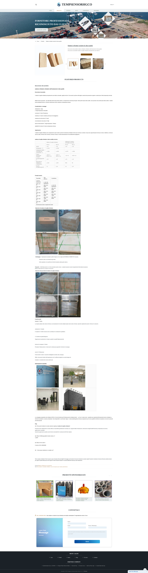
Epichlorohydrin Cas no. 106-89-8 (49, 565)
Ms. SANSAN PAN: (41, 515)
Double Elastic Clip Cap (100, 565)
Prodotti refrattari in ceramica (61, 460)
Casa (50, 10)
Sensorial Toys (74, 565)
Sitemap (85, 571)
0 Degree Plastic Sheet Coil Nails (64, 565)
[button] (36, 5)
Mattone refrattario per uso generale (45, 465)
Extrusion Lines (82, 565)
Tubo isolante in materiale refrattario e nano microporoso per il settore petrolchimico (52, 466)
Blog (76, 10)
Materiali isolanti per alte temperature (75, 460)
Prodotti (59, 10)
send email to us (87, 54)
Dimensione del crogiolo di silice (49, 460)
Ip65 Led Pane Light (90, 565)
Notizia (68, 10)
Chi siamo (96, 10)
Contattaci (86, 10)
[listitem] (74, 63)
